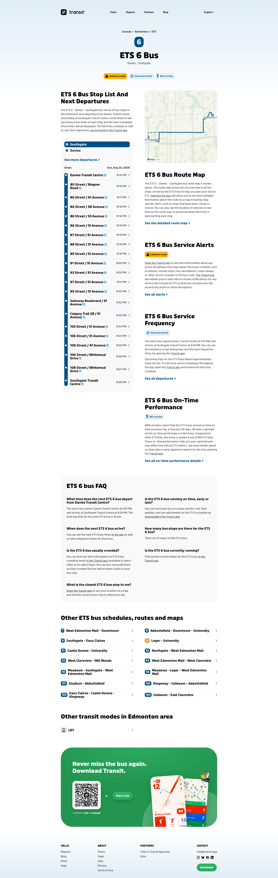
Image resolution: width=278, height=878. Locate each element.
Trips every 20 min (143, 76)
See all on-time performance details (173, 461)
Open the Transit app (157, 262)
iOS (86, 812)
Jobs (100, 861)
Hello (65, 845)
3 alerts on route (117, 76)
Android (96, 812)
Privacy (102, 865)
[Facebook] (207, 857)
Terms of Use (105, 870)
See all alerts (155, 294)
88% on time (166, 76)
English (208, 12)
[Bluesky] (202, 857)
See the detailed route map (166, 223)
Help (63, 865)
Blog (165, 12)
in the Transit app (97, 560)
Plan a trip (122, 796)
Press (64, 861)
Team (101, 856)
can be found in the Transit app (108, 130)
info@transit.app (207, 851)
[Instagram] (198, 857)
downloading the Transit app (162, 516)
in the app (118, 534)
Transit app (178, 353)
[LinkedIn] (212, 857)
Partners (149, 12)
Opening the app (160, 195)
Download (206, 867)
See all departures (159, 378)
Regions (130, 12)
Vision (113, 12)
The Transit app (205, 275)
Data (143, 856)
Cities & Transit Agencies (155, 851)
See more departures (80, 159)
